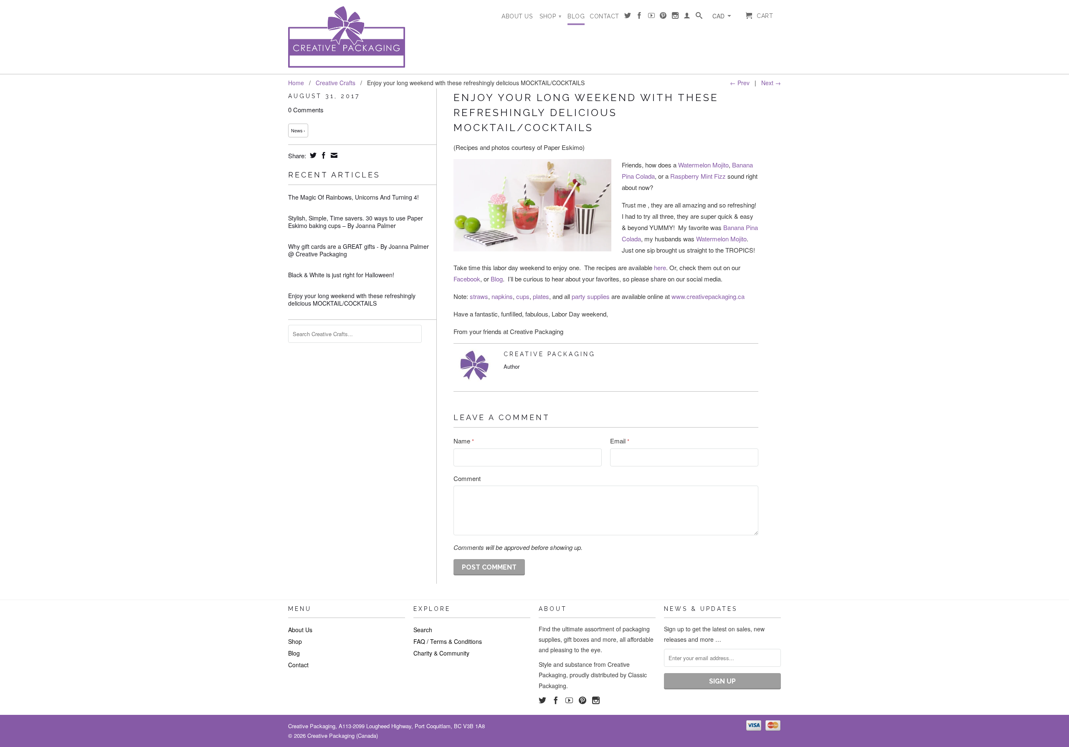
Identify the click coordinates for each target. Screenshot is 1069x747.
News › (298, 130)
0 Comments (306, 109)
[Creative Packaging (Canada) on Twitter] (627, 17)
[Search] (699, 17)
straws (479, 296)
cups (522, 296)
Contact (604, 16)
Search (422, 629)
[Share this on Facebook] (322, 155)
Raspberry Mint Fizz (698, 176)
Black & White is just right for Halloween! (341, 275)
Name (463, 440)
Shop (550, 16)
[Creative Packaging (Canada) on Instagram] (675, 17)
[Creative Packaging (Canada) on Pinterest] (663, 17)
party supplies (591, 296)
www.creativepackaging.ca (708, 296)
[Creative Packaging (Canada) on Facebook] (639, 17)
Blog (576, 16)
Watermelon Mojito (703, 164)
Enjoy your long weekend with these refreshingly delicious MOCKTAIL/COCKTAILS (351, 299)
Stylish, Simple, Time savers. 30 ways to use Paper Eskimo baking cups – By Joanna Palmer (355, 221)
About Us (517, 16)
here (660, 267)
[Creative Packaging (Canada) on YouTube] (651, 17)
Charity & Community (441, 653)
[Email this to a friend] (333, 155)
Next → (771, 82)
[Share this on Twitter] (312, 155)
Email (619, 440)
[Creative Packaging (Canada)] (346, 37)
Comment (467, 478)
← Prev (740, 82)
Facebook (466, 278)
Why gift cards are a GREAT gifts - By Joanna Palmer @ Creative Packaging (358, 250)
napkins (502, 296)
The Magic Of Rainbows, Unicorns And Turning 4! (353, 197)
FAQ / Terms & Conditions (447, 641)
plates (541, 296)
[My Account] (687, 17)
